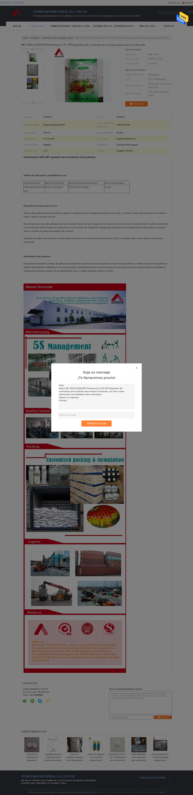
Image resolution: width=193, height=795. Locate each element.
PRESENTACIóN (96, 423)
